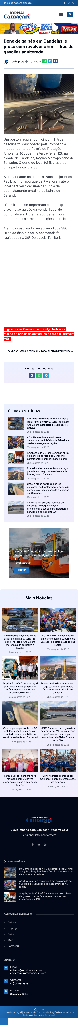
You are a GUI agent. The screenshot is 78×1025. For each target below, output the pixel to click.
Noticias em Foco (37, 351)
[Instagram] (68, 3)
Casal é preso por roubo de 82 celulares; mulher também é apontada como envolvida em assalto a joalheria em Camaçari (48, 488)
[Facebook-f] (64, 3)
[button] (61, 14)
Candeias (13, 351)
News (23, 351)
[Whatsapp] (73, 3)
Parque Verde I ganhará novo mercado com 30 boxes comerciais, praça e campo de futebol (20, 780)
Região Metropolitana (61, 351)
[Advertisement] (39, 285)
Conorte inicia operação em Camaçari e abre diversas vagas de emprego (58, 778)
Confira (21, 570)
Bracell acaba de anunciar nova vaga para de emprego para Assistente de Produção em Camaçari (47, 471)
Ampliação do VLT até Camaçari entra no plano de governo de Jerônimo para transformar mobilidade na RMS (48, 455)
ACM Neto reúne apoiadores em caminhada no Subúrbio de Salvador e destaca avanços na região (48, 440)
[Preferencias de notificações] (4, 1021)
